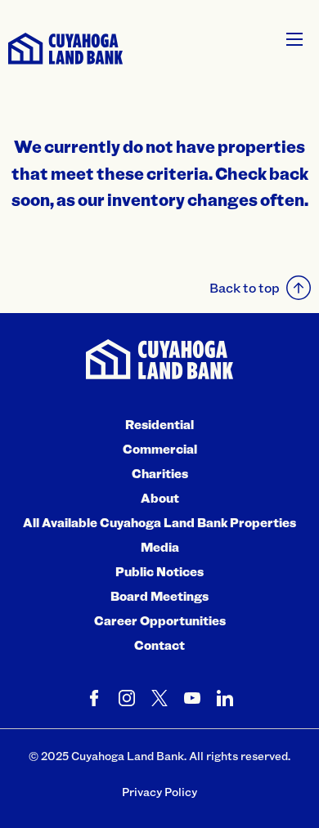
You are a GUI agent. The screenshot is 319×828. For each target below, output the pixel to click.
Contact (159, 645)
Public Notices (159, 571)
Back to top (244, 287)
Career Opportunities (160, 620)
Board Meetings (159, 596)
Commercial (160, 449)
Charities (160, 473)
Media (160, 547)
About (160, 498)
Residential (159, 424)
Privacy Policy (159, 791)
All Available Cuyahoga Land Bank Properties (159, 522)
